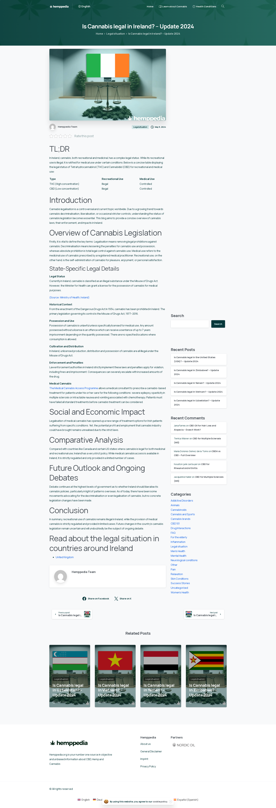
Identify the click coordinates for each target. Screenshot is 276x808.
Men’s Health (178, 551)
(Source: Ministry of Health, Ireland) (69, 297)
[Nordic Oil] (183, 744)
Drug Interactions (181, 528)
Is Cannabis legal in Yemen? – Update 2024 (197, 382)
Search (177, 315)
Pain (173, 569)
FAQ (173, 533)
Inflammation (178, 542)
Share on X (125, 598)
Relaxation (177, 574)
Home (99, 33)
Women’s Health (180, 592)
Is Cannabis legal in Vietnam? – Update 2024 (198, 391)
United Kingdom (65, 557)
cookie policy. (160, 801)
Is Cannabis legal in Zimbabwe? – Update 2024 (204, 690)
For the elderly (179, 537)
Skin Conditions (179, 578)
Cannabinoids (179, 510)
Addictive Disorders (182, 500)
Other (174, 565)
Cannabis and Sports (183, 514)
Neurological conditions (184, 560)
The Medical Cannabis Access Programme (73, 388)
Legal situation (115, 33)
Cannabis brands (180, 519)
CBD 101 (175, 523)
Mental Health (178, 555)
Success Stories (180, 583)
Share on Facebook (98, 598)
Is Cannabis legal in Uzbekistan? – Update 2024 (68, 690)
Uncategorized (179, 588)
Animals (175, 505)
